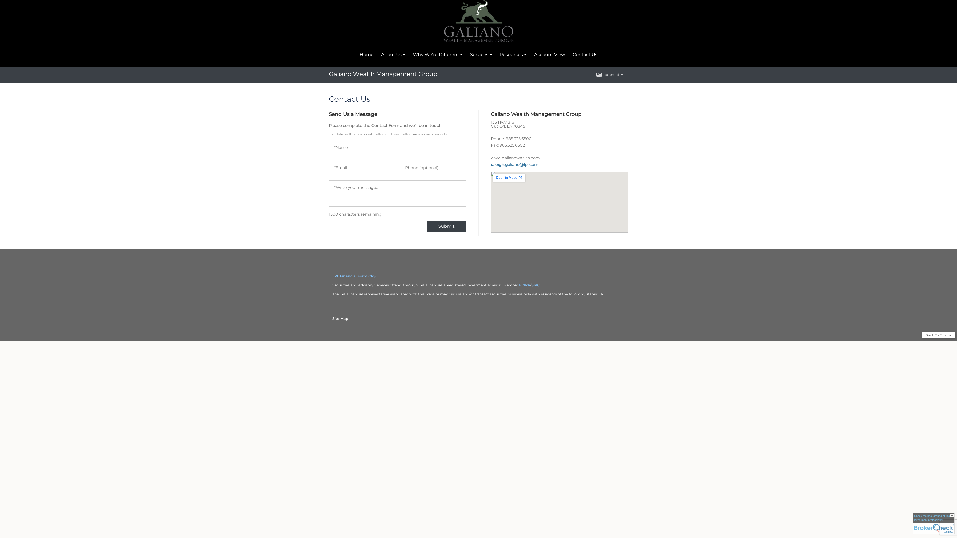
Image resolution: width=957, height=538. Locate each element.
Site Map (340, 318)
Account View (549, 54)
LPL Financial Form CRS (354, 276)
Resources (511, 54)
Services (479, 54)
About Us (391, 54)
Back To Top (936, 335)
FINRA (524, 285)
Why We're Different (436, 54)
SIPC (535, 285)
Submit (446, 226)
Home (367, 54)
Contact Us (585, 54)
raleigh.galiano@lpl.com (514, 164)
